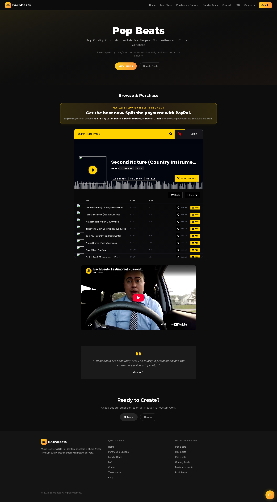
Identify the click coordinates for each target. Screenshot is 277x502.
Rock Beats (181, 472)
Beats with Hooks (184, 467)
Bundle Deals (210, 5)
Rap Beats (180, 457)
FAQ (238, 5)
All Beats (129, 417)
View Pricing (126, 66)
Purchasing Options (187, 5)
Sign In (265, 5)
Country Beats (182, 462)
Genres (248, 5)
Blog (110, 477)
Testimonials (114, 472)
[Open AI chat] (269, 494)
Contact (226, 5)
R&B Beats (180, 451)
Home (152, 5)
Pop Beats (180, 446)
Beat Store (166, 5)
